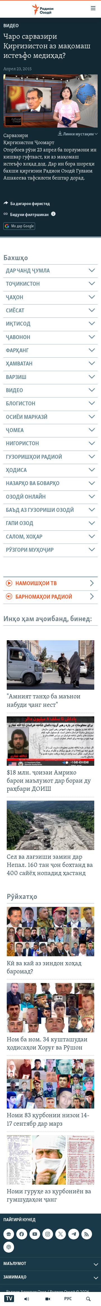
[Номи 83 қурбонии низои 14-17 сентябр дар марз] (50, 1084)
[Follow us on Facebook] (21, 1234)
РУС (68, 1299)
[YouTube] (47, 1299)
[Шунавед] (26, 1299)
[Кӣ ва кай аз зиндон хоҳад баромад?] (50, 931)
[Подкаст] (8, 1247)
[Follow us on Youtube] (34, 1234)
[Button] (27, 205)
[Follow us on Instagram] (47, 1234)
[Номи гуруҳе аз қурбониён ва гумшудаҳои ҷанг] (50, 1160)
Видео (11, 26)
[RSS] (86, 1234)
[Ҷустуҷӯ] (88, 1299)
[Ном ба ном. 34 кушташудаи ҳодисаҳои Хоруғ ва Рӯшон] (50, 1007)
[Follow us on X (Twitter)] (60, 1234)
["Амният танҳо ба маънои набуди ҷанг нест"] (50, 665)
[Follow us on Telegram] (73, 1234)
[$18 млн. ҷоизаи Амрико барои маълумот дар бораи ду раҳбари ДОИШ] (50, 741)
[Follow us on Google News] (8, 1234)
